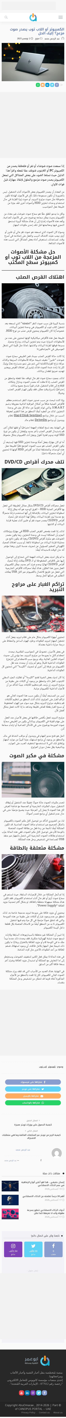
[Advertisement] (29, 6)
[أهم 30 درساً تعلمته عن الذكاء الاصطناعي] (10, 1200)
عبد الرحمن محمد (52, 38)
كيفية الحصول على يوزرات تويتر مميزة (33, 1125)
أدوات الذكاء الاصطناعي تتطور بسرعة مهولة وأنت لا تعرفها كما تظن (45, 1211)
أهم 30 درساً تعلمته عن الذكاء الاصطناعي (43, 1196)
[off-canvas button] (61, 17)
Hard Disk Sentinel (28, 415)
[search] (6, 17)
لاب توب (43, 1066)
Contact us (44, 1412)
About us (58, 1412)
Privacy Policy (28, 1412)
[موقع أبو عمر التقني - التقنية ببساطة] (33, 16)
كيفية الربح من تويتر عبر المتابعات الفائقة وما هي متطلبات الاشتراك (31, 1136)
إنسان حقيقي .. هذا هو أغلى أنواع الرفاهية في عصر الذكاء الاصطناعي (42, 1183)
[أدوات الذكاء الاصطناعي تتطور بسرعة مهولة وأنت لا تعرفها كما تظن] (10, 1214)
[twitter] (33, 1249)
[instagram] (13, 1249)
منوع (37, 38)
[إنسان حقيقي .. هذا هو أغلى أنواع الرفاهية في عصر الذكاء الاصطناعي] (10, 1186)
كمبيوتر (52, 1066)
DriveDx (41, 420)
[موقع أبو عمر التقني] (37, 1360)
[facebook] (53, 1249)
